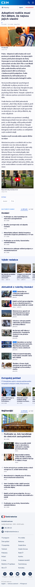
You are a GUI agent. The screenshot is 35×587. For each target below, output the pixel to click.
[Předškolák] (17, 36)
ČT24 (12, 201)
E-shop (3, 560)
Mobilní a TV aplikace (8, 564)
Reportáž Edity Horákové (8, 190)
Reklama (21, 541)
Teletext (4, 549)
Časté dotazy (22, 564)
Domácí (5, 201)
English (3, 583)
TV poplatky (5, 545)
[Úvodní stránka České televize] (9, 516)
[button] (17, 179)
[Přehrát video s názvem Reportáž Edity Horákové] (17, 179)
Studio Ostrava (23, 549)
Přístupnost (23, 583)
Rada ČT (21, 553)
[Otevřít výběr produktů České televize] (33, 2)
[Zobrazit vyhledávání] (29, 2)
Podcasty (4, 553)
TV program (5, 538)
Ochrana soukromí (13, 583)
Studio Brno (22, 545)
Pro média (21, 538)
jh (1, 22)
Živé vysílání (5, 541)
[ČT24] (5, 2)
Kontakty (21, 568)
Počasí (3, 556)
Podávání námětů (23, 560)
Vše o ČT (4, 568)
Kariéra (20, 556)
